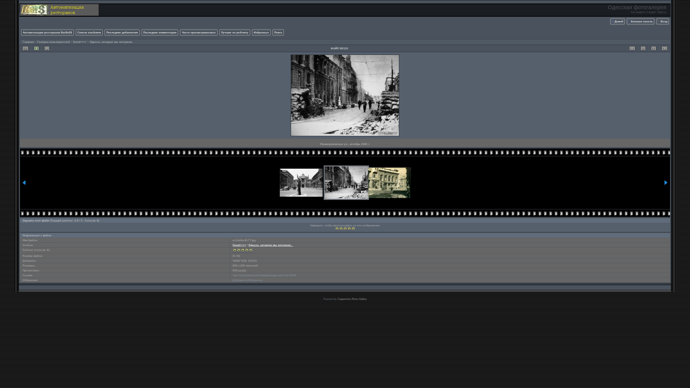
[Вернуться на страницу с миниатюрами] (25, 48)
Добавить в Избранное (248, 280)
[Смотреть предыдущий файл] (643, 48)
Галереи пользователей (53, 41)
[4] (349, 229)
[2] (341, 229)
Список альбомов (89, 32)
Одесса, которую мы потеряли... (112, 41)
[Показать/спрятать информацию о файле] (36, 48)
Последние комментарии (160, 32)
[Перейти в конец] (664, 48)
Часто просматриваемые (199, 32)
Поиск (278, 32)
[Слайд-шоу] (47, 48)
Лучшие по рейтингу (235, 32)
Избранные (261, 32)
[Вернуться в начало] (632, 48)
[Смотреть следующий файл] (653, 48)
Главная (28, 41)
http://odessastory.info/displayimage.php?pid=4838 (264, 275)
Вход (664, 21)
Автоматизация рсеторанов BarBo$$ (47, 32)
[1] (337, 229)
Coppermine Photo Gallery (352, 299)
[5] (353, 229)
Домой (619, 21)
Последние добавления (122, 32)
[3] (345, 229)
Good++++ (80, 41)
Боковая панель (642, 21)
